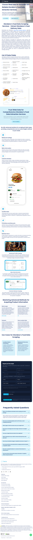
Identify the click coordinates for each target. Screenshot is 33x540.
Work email (19, 368)
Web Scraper (4, 315)
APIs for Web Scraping (5, 513)
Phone (4, 372)
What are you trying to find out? (8, 385)
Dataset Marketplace (5, 503)
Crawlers (3, 508)
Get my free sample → (7, 399)
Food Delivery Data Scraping (5, 485)
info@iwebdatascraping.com (6, 469)
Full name (5, 368)
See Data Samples (16, 121)
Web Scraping (3, 477)
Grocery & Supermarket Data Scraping (7, 487)
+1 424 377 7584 (4, 468)
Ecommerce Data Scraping (5, 484)
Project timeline (5, 381)
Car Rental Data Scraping (5, 496)
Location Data (20, 329)
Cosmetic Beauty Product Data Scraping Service (9, 520)
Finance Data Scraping (5, 501)
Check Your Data (8, 537)
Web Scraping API (15, 18)
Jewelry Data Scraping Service (6, 523)
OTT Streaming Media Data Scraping (7, 495)
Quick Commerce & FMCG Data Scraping (7, 488)
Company (18, 372)
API (18, 315)
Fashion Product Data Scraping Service (7, 521)
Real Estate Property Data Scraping (6, 493)
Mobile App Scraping (4, 478)
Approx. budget (19, 381)
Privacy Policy (3, 537)
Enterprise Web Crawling (5, 475)
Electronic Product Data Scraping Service (7, 518)
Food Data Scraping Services (20, 30)
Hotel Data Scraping (4, 498)
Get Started (5, 18)
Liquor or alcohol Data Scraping (6, 499)
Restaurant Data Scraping (5, 490)
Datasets (3, 329)
